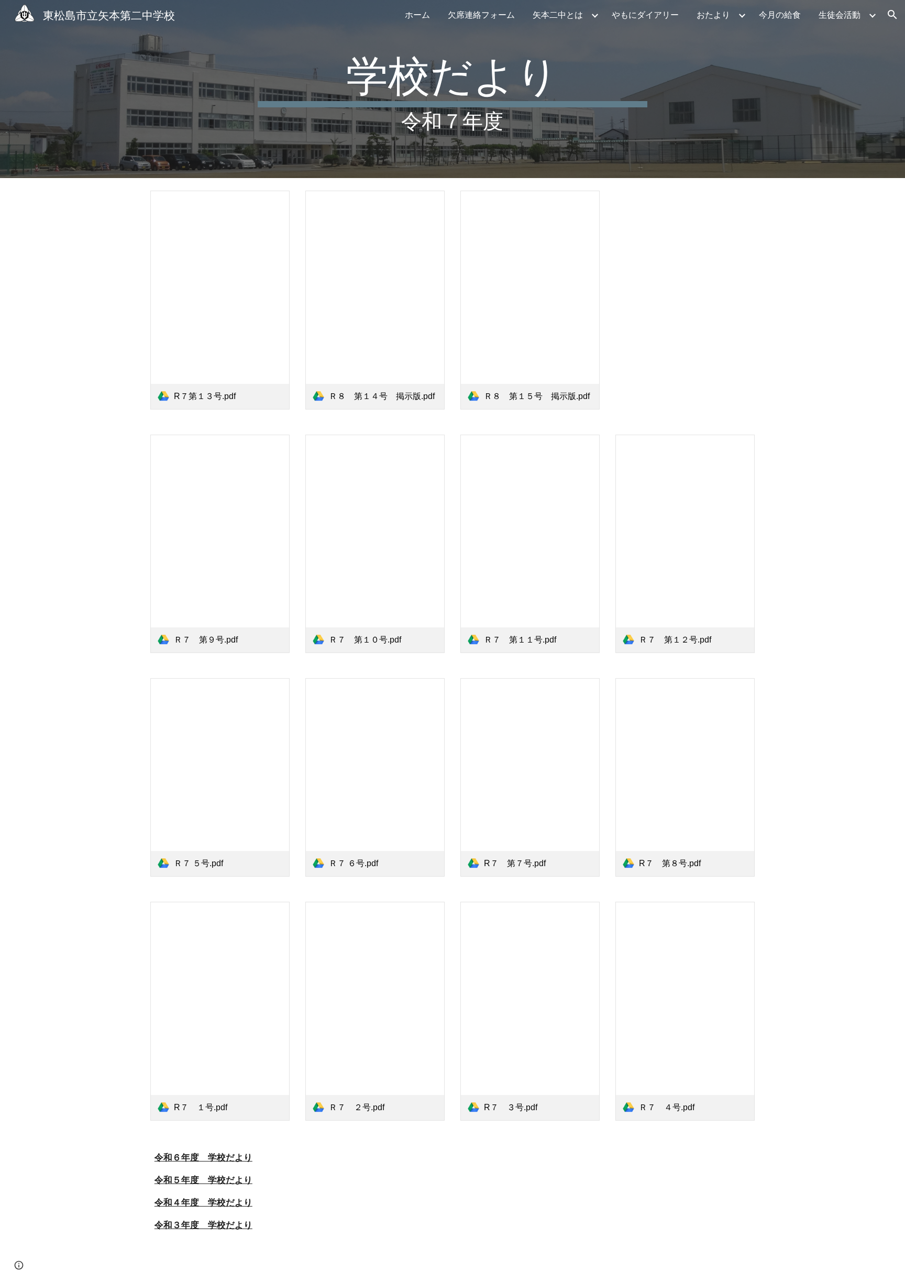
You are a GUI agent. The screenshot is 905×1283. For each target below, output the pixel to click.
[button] (892, 14)
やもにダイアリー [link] (645, 14)
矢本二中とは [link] (558, 14)
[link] (220, 300)
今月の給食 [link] (780, 14)
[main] (452, 89)
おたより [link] (713, 14)
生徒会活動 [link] (839, 14)
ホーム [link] (417, 14)
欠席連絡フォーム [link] (481, 14)
